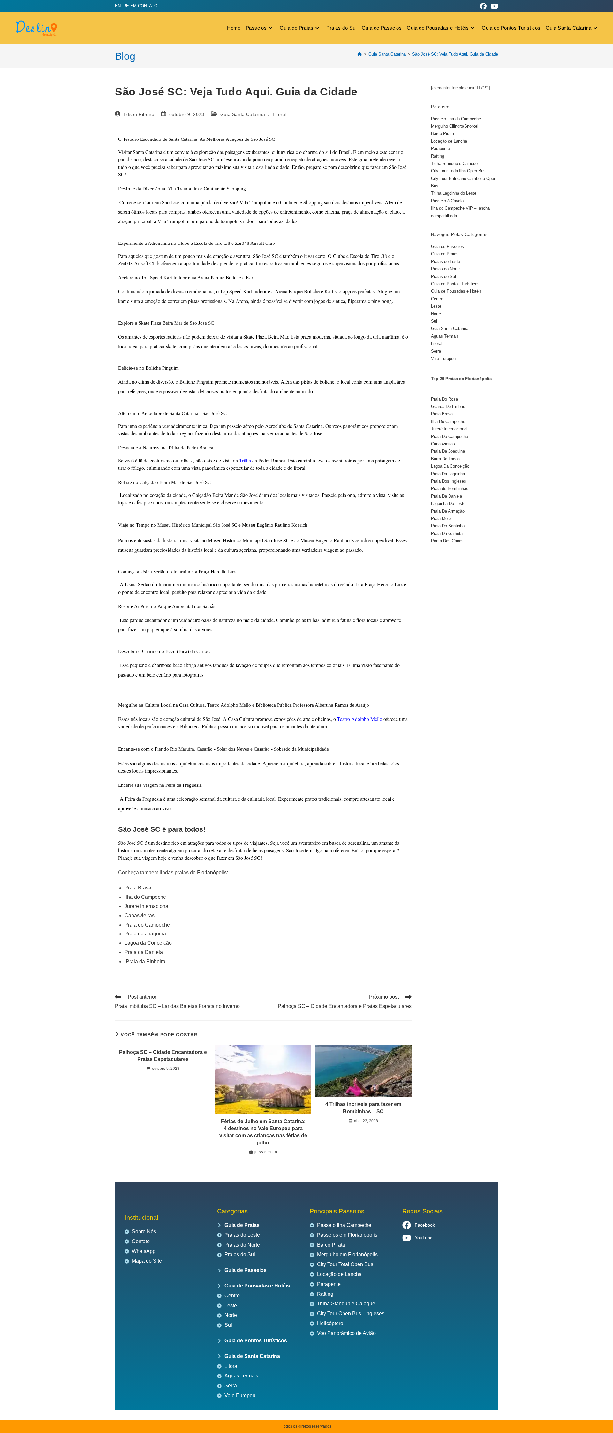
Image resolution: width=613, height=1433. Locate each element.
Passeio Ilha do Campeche (456, 118)
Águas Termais (445, 336)
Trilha (245, 460)
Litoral (279, 114)
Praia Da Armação (448, 511)
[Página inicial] (359, 54)
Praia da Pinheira (145, 961)
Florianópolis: (212, 872)
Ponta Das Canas (447, 540)
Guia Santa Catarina (242, 114)
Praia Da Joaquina (448, 451)
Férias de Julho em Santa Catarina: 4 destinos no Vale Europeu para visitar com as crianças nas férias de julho (263, 1132)
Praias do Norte (445, 268)
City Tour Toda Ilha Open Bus (458, 171)
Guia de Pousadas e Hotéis (456, 291)
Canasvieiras (140, 915)
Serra (436, 351)
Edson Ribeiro (139, 114)
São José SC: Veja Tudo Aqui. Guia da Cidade (455, 54)
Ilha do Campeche (145, 897)
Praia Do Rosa (444, 399)
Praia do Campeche (147, 924)
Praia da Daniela (144, 952)
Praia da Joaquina (145, 933)
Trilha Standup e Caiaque (454, 163)
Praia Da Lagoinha (448, 473)
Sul (434, 321)
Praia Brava (138, 887)
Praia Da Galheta (447, 533)
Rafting (437, 156)
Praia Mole (441, 518)
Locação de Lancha (449, 141)
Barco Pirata (442, 133)
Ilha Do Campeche (448, 421)
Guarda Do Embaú (448, 406)
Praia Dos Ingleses (448, 481)
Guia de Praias (444, 253)
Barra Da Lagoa (445, 458)
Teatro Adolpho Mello (359, 719)
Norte (436, 313)
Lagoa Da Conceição (450, 466)
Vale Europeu (443, 358)
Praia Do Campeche (449, 436)
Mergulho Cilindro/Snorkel (454, 126)
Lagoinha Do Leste (448, 503)
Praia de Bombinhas (449, 488)
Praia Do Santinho (448, 525)
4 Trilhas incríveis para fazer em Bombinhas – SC (363, 1107)
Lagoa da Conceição (148, 943)
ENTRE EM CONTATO (136, 6)
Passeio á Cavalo (447, 201)
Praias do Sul (443, 276)
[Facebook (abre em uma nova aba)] (483, 6)
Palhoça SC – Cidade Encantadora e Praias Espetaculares (163, 1055)
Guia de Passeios (447, 246)
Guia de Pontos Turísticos (455, 283)
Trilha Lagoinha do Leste (453, 193)
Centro (437, 298)
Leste (436, 306)
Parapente (440, 148)
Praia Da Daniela (446, 496)
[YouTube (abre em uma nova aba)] (493, 6)
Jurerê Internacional (147, 906)
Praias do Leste (445, 261)
